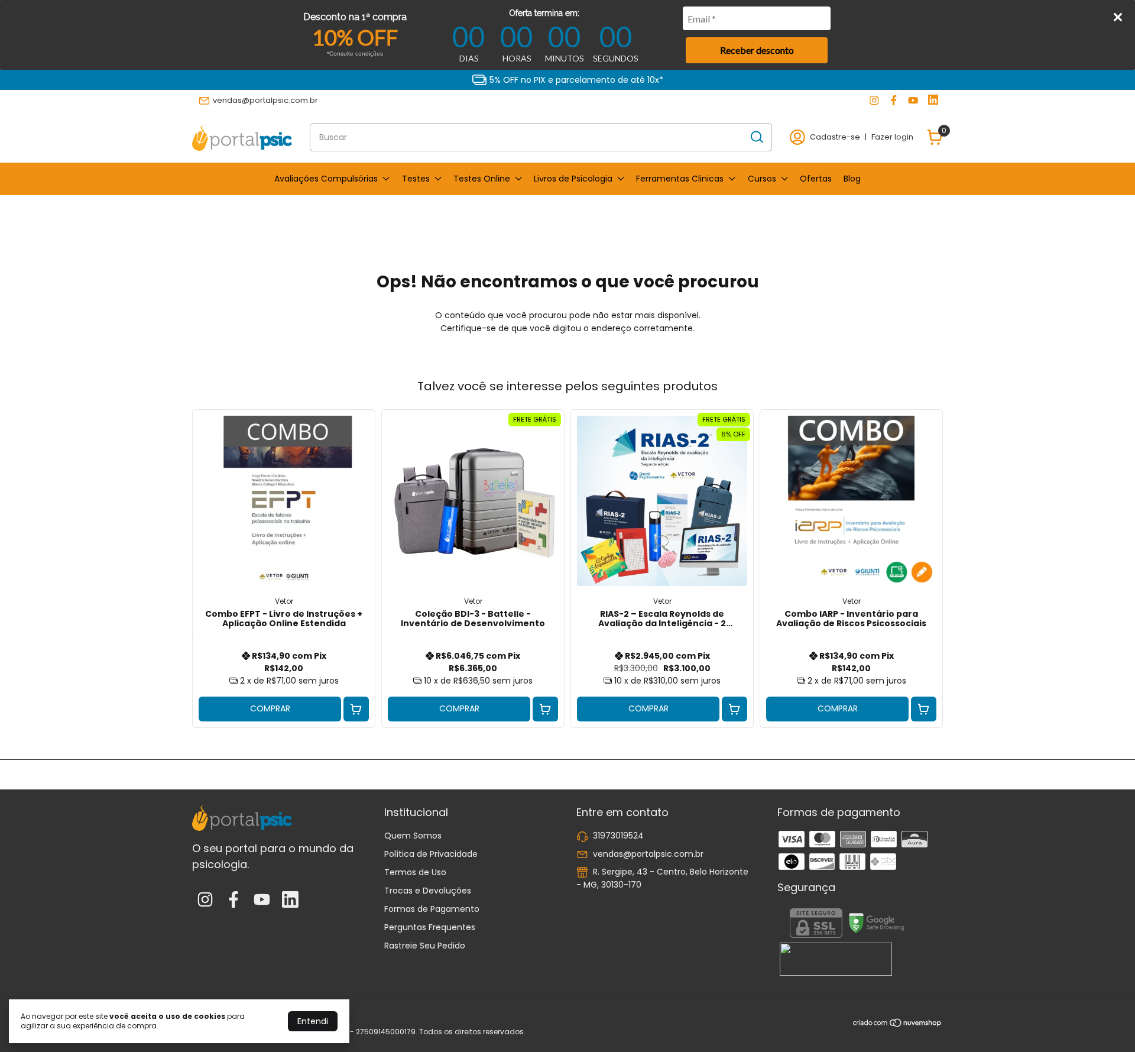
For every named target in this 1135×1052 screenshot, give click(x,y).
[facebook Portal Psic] (893, 100)
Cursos (762, 178)
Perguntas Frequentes (429, 927)
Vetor (284, 601)
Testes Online (481, 178)
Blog (852, 178)
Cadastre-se (835, 137)
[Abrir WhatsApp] (1105, 1022)
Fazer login (892, 137)
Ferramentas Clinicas (680, 178)
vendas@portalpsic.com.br (265, 100)
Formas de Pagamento (431, 909)
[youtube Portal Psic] (913, 100)
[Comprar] (356, 709)
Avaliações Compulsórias (326, 178)
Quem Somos (413, 835)
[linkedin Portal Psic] (933, 100)
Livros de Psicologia (573, 178)
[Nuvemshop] (897, 1025)
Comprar (270, 708)
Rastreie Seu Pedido (424, 945)
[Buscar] (756, 136)
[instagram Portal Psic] (874, 100)
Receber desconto (757, 50)
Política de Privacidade (431, 854)
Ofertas (816, 178)
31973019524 (618, 835)
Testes (416, 178)
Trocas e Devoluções (427, 890)
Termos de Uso (415, 872)
